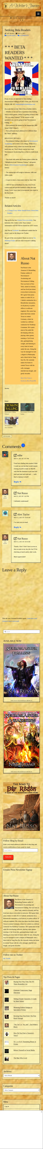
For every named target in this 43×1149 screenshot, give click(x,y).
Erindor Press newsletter (24, 220)
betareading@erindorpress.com (25, 104)
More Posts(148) (31, 381)
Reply (17, 482)
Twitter (29, 378)
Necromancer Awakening (18, 165)
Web (25, 378)
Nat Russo (13, 895)
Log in (7, 1106)
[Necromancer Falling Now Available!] (12, 421)
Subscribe (8, 857)
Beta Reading (11, 35)
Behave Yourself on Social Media (24, 1050)
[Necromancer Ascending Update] (27, 407)
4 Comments (24, 35)
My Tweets (6, 958)
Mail (22, 378)
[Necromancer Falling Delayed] (12, 407)
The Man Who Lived (20, 1058)
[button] (38, 13)
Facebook (15, 230)
